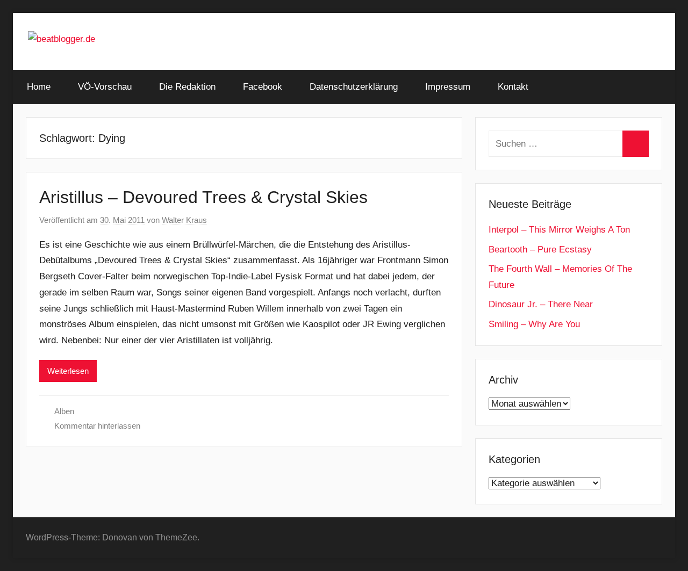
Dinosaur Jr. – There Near (541, 304)
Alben (64, 411)
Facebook (262, 87)
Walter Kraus (184, 220)
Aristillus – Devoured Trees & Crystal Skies (203, 197)
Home (39, 87)
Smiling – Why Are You (534, 324)
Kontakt (513, 87)
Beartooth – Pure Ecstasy (540, 249)
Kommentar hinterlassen (97, 425)
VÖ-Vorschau (105, 87)
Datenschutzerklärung (354, 87)
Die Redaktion (187, 87)
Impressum (447, 87)
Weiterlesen (68, 370)
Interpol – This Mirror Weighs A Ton (559, 230)
